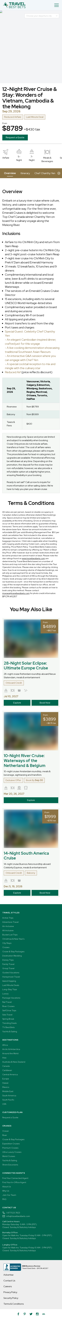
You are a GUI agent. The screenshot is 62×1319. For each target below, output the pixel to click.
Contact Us (9, 1280)
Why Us (5, 1190)
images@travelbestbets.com (16, 593)
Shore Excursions (10, 1164)
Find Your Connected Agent (15, 1178)
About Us (6, 1186)
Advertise (8, 1274)
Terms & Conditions (13, 1303)
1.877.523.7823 (13, 1212)
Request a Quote (15, 137)
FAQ (4, 1199)
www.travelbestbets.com (33, 558)
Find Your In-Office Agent (14, 1182)
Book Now (45, 702)
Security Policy (10, 1298)
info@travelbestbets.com (18, 1216)
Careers (7, 1286)
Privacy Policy (10, 1292)
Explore (17, 702)
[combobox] (40, 16)
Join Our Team (9, 1195)
